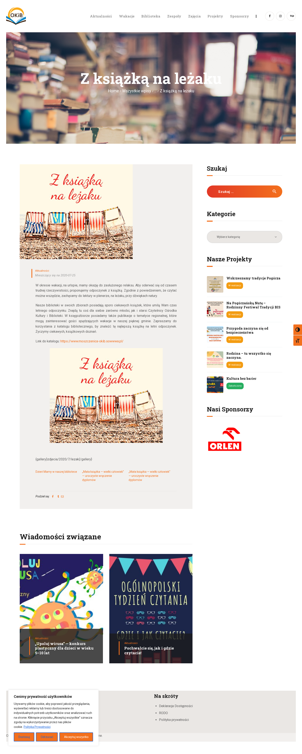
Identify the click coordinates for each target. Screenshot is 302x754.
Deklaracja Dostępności (176, 706)
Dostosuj (24, 737)
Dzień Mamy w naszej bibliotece (56, 471)
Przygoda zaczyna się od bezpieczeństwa (247, 330)
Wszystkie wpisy (136, 91)
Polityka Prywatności (37, 727)
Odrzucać (47, 737)
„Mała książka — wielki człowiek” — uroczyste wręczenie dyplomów (103, 476)
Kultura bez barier (241, 378)
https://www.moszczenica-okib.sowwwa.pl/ (91, 341)
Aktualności (42, 270)
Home (113, 91)
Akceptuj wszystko (76, 737)
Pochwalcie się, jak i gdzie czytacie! (149, 650)
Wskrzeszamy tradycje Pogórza (253, 278)
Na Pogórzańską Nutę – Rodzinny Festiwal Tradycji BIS (253, 305)
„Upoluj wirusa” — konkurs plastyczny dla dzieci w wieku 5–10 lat (64, 648)
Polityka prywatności (174, 720)
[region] (53, 718)
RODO (163, 713)
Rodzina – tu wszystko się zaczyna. (248, 355)
